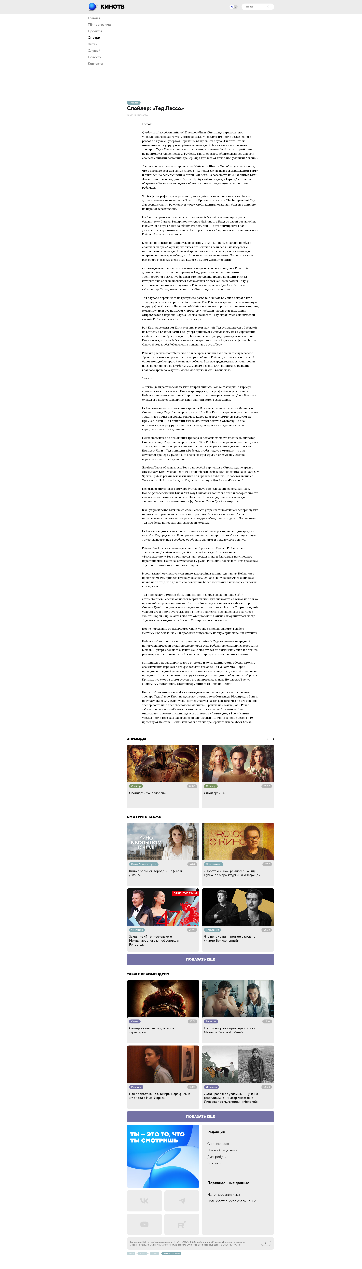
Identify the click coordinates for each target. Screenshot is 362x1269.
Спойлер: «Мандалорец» (147, 793)
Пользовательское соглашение (231, 1201)
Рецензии (211, 1021)
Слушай (94, 51)
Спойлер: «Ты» (214, 793)
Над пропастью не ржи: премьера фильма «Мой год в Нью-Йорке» (159, 1096)
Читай (92, 44)
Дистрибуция (217, 1157)
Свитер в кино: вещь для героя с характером (152, 1030)
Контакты (95, 64)
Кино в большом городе (143, 864)
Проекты (95, 31)
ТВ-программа (99, 25)
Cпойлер (133, 102)
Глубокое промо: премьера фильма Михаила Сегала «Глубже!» (229, 1030)
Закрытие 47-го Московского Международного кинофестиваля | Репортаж (154, 941)
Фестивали (137, 929)
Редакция (216, 1132)
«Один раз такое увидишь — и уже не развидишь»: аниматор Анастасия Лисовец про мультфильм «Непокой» (231, 1098)
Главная (94, 18)
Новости (95, 57)
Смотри (94, 38)
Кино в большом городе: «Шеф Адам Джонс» (156, 873)
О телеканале (218, 1144)
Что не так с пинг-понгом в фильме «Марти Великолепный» (229, 939)
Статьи (134, 1021)
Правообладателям (222, 1150)
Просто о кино (213, 864)
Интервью (211, 1087)
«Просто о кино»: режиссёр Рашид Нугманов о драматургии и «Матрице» (232, 873)
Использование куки (223, 1194)
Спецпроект (212, 929)
